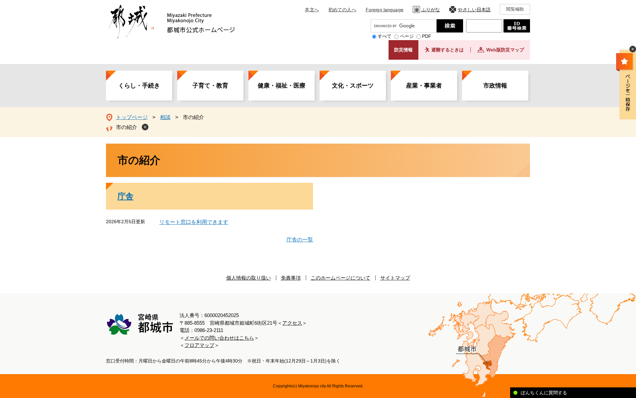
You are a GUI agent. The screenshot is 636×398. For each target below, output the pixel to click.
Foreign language (384, 9)
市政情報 (495, 85)
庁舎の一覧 (300, 239)
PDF (426, 36)
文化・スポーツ (353, 85)
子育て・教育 (210, 85)
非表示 (632, 49)
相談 (165, 117)
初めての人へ (342, 9)
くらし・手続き (139, 85)
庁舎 (125, 196)
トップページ (132, 117)
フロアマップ (199, 345)
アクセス (292, 323)
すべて (385, 36)
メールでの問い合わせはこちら (219, 338)
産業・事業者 (424, 85)
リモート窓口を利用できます (193, 222)
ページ (407, 36)
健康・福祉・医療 (281, 85)
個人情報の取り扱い (248, 278)
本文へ (312, 9)
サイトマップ (395, 278)
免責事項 (291, 278)
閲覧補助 (515, 9)
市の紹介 (126, 127)
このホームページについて (340, 278)
